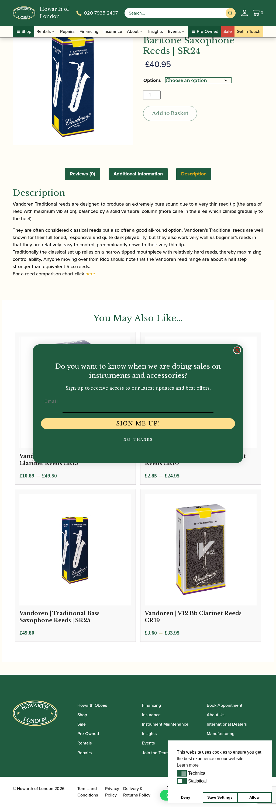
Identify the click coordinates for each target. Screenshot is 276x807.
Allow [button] (254, 797)
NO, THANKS (138, 440)
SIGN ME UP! (138, 423)
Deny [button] (185, 797)
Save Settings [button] (220, 797)
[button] (182, 773)
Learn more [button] (188, 765)
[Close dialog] (237, 350)
